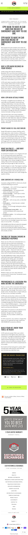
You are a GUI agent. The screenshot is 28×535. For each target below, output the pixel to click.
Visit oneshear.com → (8, 367)
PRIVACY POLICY (14, 497)
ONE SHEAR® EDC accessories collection (11, 322)
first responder (23, 21)
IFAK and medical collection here (17, 227)
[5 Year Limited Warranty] (14, 417)
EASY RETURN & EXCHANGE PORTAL (14, 481)
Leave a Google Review (16, 372)
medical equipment (18, 22)
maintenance (10, 22)
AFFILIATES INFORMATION (14, 486)
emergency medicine (5, 21)
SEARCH (14, 472)
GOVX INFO (14, 490)
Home (10, 19)
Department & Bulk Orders (14, 484)
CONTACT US (14, 502)
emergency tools (13, 21)
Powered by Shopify (14, 533)
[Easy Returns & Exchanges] (14, 451)
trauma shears (12, 24)
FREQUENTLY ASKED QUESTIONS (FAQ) (14, 479)
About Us (14, 475)
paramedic (24, 22)
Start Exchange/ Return (14, 468)
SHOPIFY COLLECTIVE (14, 488)
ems (19, 21)
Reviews (14, 508)
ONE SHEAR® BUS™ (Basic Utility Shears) (13, 255)
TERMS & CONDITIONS (14, 495)
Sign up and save (13, 512)
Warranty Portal (14, 434)
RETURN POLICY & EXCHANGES (14, 493)
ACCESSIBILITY (14, 499)
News (14, 506)
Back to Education (15, 387)
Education (15, 19)
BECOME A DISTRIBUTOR (14, 477)
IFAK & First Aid (4, 22)
